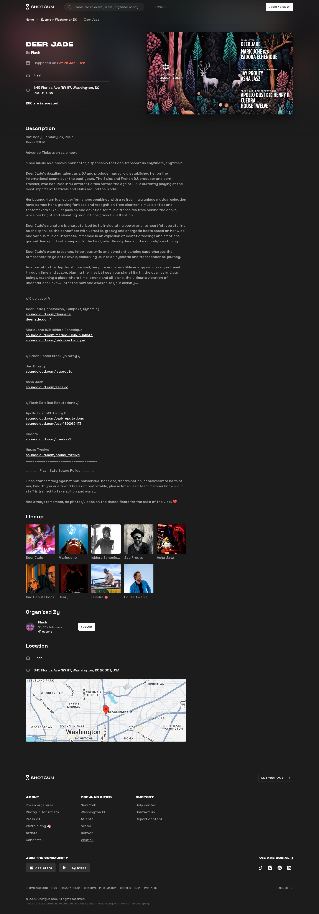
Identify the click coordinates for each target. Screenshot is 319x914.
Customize (262, 897)
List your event (273, 778)
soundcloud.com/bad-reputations (55, 418)
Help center (146, 805)
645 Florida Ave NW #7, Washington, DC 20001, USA (76, 670)
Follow (87, 626)
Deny (285, 897)
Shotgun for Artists (42, 812)
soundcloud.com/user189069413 (53, 423)
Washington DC (93, 812)
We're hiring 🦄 (38, 826)
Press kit (33, 819)
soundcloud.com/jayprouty (49, 371)
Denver (87, 833)
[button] (86, 627)
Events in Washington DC (59, 19)
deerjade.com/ (38, 319)
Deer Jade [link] (91, 19)
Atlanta (87, 819)
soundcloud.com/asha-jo (47, 387)
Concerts (33, 840)
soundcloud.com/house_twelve (53, 455)
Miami (86, 826)
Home (30, 19)
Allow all (239, 897)
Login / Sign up (280, 7)
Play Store (77, 868)
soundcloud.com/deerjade (48, 314)
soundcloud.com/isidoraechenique (55, 340)
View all (87, 840)
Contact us (145, 812)
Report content (149, 819)
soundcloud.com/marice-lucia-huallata (59, 335)
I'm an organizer (39, 805)
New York (88, 805)
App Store (43, 868)
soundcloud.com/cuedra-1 (48, 439)
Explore (161, 7)
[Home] (40, 7)
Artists (31, 833)
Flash (35, 52)
